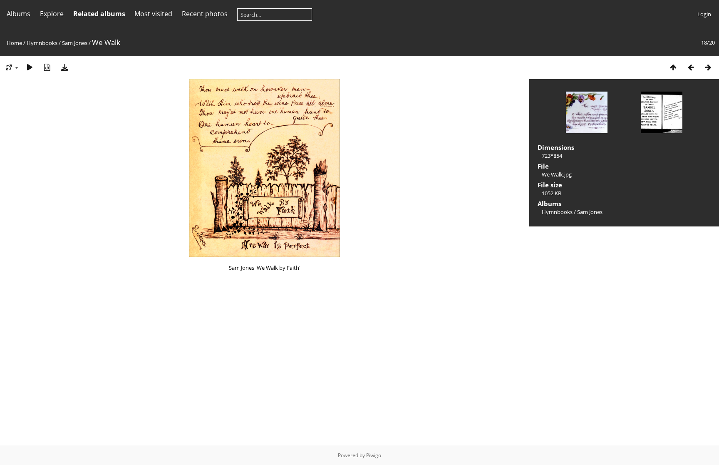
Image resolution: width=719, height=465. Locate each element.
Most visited (153, 13)
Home (14, 43)
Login (704, 14)
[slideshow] (29, 67)
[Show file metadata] (47, 67)
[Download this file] (64, 67)
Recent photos (205, 13)
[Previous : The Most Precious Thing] (690, 67)
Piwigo (373, 455)
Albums (18, 13)
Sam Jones (74, 43)
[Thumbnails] (673, 67)
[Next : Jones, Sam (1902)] (708, 67)
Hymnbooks (42, 43)
